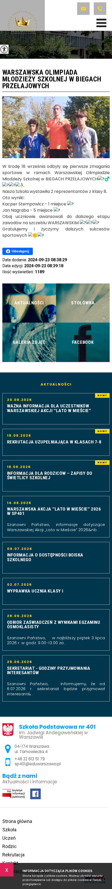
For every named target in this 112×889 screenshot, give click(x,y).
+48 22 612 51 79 (99, 8)
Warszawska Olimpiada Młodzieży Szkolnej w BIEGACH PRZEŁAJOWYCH (52, 79)
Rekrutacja (13, 854)
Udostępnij (20, 251)
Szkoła (9, 829)
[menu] (101, 23)
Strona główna (17, 821)
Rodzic (9, 846)
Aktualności (56, 384)
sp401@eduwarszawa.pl (84, 8)
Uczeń (9, 838)
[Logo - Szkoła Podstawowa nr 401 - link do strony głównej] (22, 23)
